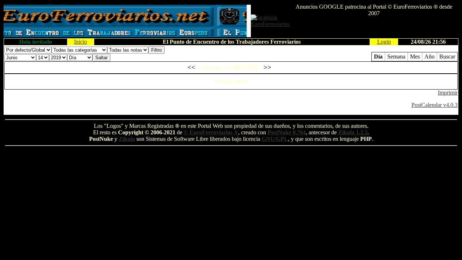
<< (191, 67)
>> (267, 67)
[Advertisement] (373, 27)
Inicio (80, 42)
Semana (396, 56)
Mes (415, 56)
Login (384, 42)
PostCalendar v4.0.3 (434, 105)
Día (378, 56)
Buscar (447, 56)
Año (429, 56)
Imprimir (448, 93)
